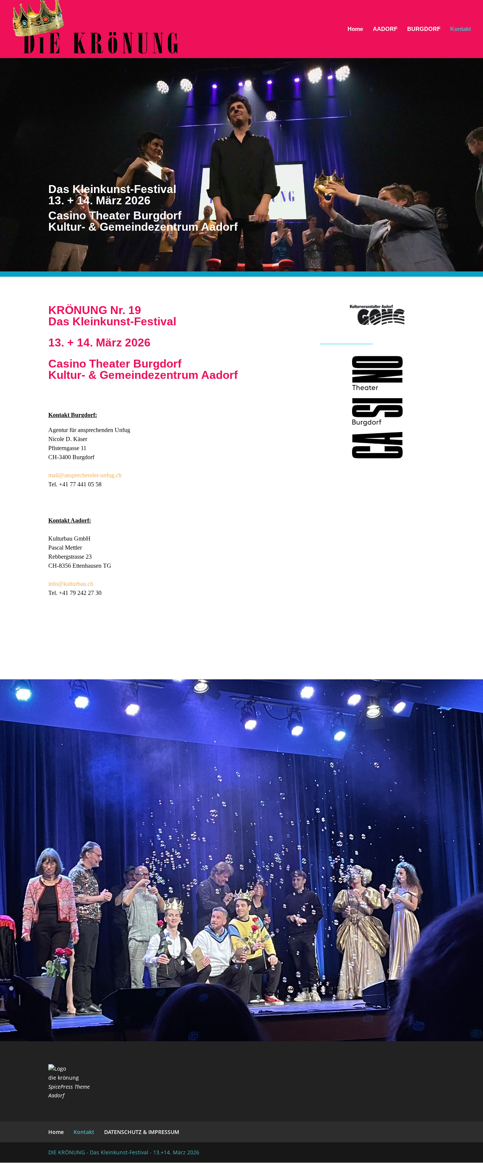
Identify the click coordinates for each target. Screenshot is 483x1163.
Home (355, 29)
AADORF (385, 29)
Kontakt (460, 29)
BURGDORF (423, 29)
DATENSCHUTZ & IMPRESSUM (141, 1131)
